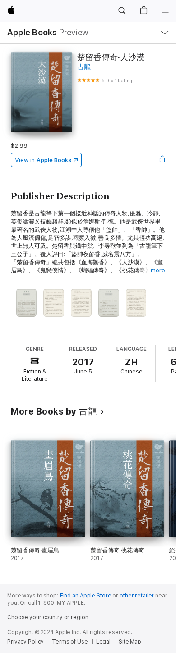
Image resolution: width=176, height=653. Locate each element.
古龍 (84, 67)
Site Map (130, 642)
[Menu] (165, 11)
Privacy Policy (25, 642)
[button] (122, 11)
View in (43, 160)
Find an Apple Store (85, 595)
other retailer (137, 595)
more (158, 270)
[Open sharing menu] (162, 160)
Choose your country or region (47, 617)
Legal (103, 642)
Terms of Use (70, 642)
